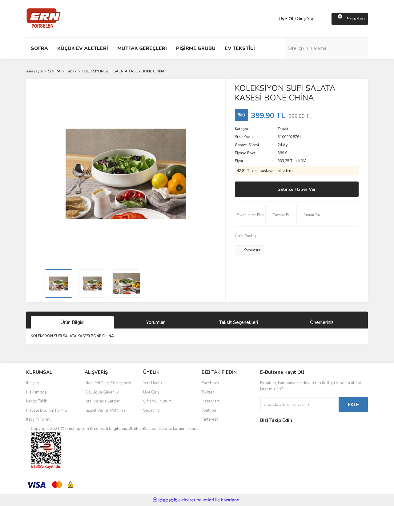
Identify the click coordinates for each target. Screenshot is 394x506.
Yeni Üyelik (152, 383)
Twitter (208, 392)
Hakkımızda (36, 392)
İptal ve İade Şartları (103, 401)
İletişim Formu (38, 419)
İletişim (32, 383)
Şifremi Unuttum (157, 401)
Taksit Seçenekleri (238, 322)
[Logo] (43, 18)
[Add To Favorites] (250, 214)
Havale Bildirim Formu (46, 410)
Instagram (211, 401)
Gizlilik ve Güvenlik (102, 392)
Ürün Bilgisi (72, 322)
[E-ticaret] (196, 500)
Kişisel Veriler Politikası (106, 410)
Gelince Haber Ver (296, 189)
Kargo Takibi (37, 401)
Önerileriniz (321, 322)
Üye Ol (286, 19)
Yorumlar (155, 322)
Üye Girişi (151, 392)
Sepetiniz (151, 410)
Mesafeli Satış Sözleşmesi (108, 383)
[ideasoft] (164, 500)
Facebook (210, 383)
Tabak (283, 128)
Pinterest (210, 419)
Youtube (209, 410)
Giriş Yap (306, 19)
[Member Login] (272, 18)
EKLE (353, 405)
